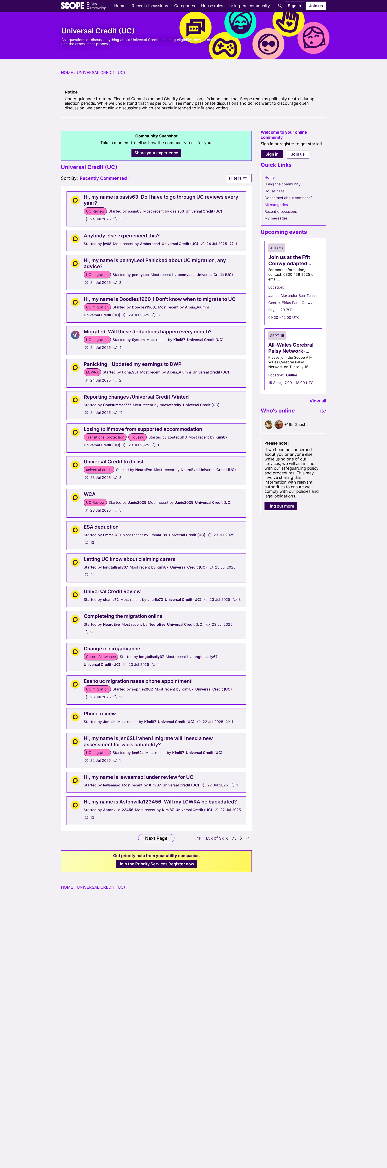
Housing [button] (137, 437)
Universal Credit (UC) (204, 211)
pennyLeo (140, 274)
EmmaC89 (112, 535)
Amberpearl (150, 243)
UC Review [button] (95, 211)
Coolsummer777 (117, 405)
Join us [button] (298, 154)
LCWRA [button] (92, 372)
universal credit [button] (99, 469)
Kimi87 (179, 339)
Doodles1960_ (144, 307)
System (138, 339)
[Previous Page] (227, 838)
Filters (235, 178)
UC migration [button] (97, 274)
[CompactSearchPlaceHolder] (280, 6)
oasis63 (135, 211)
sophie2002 (142, 689)
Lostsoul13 (177, 437)
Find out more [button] (280, 506)
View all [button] (318, 401)
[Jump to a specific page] (248, 838)
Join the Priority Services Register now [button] (156, 864)
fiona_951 (130, 372)
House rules (274, 191)
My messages (276, 218)
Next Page (156, 838)
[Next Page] (241, 838)
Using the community (282, 184)
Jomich (109, 721)
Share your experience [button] (156, 152)
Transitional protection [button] (105, 437)
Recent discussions (280, 211)
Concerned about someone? (288, 197)
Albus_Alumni (197, 307)
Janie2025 (137, 502)
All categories (276, 204)
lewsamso (111, 785)
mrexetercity (170, 405)
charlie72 (111, 599)
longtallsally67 (115, 567)
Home (269, 177)
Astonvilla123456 (118, 810)
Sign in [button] (272, 154)
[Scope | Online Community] (83, 5)
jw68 (107, 243)
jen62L (138, 752)
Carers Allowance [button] (101, 656)
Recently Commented (103, 179)
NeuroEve (143, 469)
